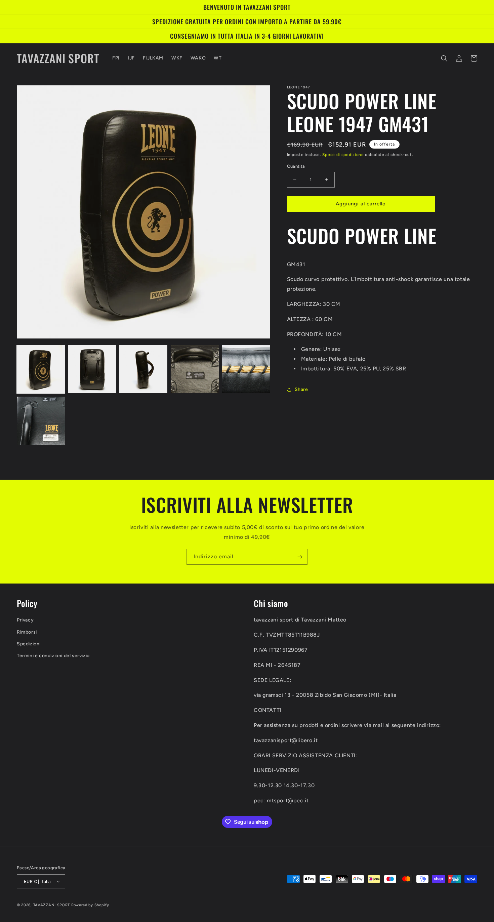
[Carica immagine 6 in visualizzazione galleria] (41, 421)
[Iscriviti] (299, 557)
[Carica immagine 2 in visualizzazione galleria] (92, 369)
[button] (444, 58)
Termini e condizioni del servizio (53, 655)
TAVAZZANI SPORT (51, 905)
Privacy (25, 620)
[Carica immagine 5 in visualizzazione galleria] (246, 369)
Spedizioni (29, 644)
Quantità (296, 166)
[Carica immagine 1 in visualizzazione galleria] (41, 369)
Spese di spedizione (343, 154)
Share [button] (301, 389)
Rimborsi (27, 632)
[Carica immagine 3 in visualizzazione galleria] (143, 369)
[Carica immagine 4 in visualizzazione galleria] (195, 369)
